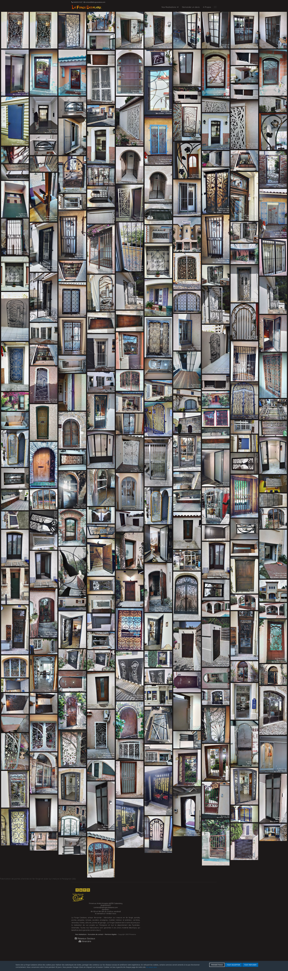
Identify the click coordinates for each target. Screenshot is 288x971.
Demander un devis (191, 7)
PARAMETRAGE (217, 965)
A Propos (207, 7)
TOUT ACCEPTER (233, 965)
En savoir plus (151, 967)
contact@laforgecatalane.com (95, 2)
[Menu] (215, 7)
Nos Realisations (169, 7)
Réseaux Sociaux (86, 938)
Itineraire (86, 941)
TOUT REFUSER (250, 965)
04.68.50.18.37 (77, 2)
